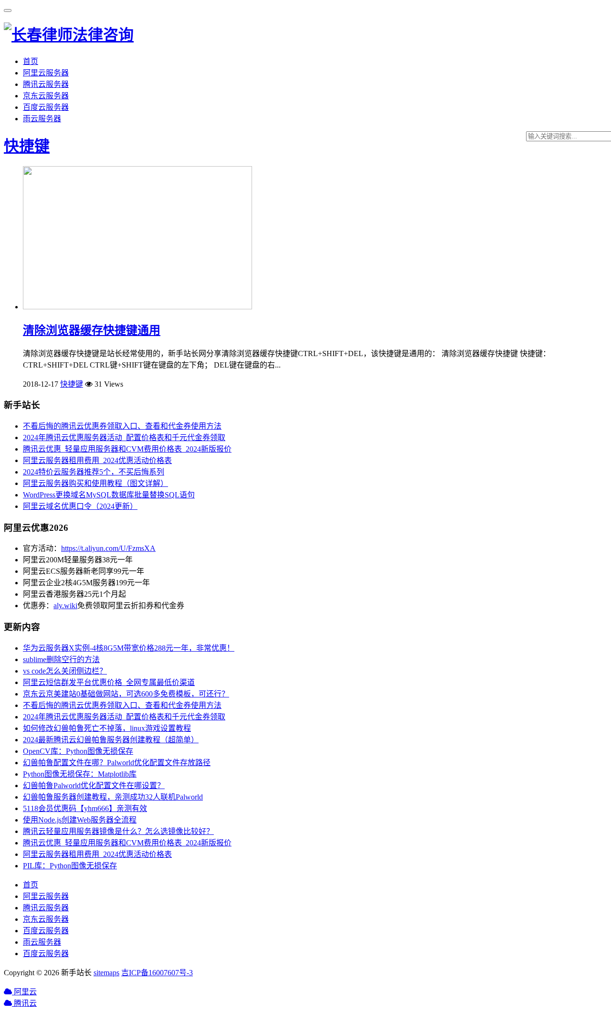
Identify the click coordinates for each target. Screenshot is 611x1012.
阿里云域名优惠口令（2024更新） (80, 506)
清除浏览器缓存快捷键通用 (91, 330)
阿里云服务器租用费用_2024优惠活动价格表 (97, 460)
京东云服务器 (46, 96)
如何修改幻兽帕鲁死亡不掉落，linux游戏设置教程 (107, 728)
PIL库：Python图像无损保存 (70, 866)
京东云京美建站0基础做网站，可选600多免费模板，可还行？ (126, 694)
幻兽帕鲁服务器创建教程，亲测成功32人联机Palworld (113, 797)
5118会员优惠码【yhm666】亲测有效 (85, 808)
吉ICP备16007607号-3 (157, 973)
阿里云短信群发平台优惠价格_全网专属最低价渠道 (109, 682)
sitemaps (106, 973)
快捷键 (27, 146)
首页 (30, 61)
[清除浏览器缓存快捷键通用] (137, 307)
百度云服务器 (46, 107)
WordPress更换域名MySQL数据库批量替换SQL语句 (109, 495)
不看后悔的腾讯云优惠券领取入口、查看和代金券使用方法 (122, 426)
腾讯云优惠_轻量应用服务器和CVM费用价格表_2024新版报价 (127, 449)
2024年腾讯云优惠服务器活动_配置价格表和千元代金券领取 (124, 437)
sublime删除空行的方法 (61, 659)
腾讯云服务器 (46, 84)
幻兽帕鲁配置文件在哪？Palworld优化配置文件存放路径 (117, 763)
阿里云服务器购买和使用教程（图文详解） (95, 483)
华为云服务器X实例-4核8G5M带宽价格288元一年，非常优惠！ (128, 648)
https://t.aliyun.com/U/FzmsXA (108, 548)
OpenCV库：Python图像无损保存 (78, 751)
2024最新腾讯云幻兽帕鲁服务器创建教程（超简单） (111, 740)
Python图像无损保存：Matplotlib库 (80, 774)
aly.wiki (65, 605)
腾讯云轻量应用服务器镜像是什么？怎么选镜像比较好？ (118, 831)
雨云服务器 (42, 119)
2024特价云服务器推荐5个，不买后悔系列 (93, 472)
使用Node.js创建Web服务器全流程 (80, 820)
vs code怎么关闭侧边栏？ (65, 671)
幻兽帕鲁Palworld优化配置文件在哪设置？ (94, 785)
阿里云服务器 (46, 73)
